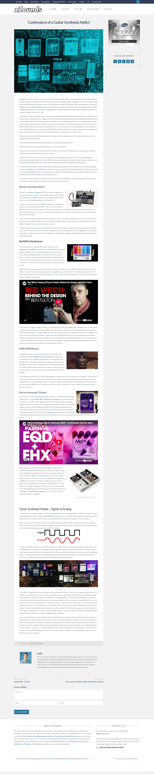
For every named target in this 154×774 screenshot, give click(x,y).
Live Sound (72, 2)
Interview (91, 9)
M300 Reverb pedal (40, 357)
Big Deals (74, 741)
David (39, 653)
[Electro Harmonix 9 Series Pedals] (85, 481)
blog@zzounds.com (103, 733)
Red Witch (33, 249)
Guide (64, 9)
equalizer (56, 272)
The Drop (37, 744)
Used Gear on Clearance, (22, 744)
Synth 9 (50, 412)
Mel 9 (24, 481)
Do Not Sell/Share (55, 758)
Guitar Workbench (37, 643)
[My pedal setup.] (58, 573)
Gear (51, 9)
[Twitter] (119, 61)
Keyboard (34, 2)
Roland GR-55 (50, 516)
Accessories (96, 2)
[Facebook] (115, 61)
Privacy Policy (45, 758)
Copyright (77, 758)
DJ (88, 2)
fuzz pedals (30, 172)
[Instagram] (124, 61)
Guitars (19, 2)
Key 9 (27, 473)
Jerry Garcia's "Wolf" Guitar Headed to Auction (84, 682)
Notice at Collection (67, 758)
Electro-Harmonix (35, 192)
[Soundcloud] (132, 61)
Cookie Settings (35, 758)
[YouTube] (128, 61)
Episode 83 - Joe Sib (22, 682)
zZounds (134, 758)
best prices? (57, 741)
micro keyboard (36, 107)
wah (28, 277)
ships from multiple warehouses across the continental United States (52, 736)
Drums (82, 2)
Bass (26, 2)
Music (106, 9)
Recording (46, 2)
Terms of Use (85, 758)
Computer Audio (59, 2)
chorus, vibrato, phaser (37, 491)
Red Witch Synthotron (31, 241)
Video (77, 9)
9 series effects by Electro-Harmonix (46, 399)
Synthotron (23, 249)
